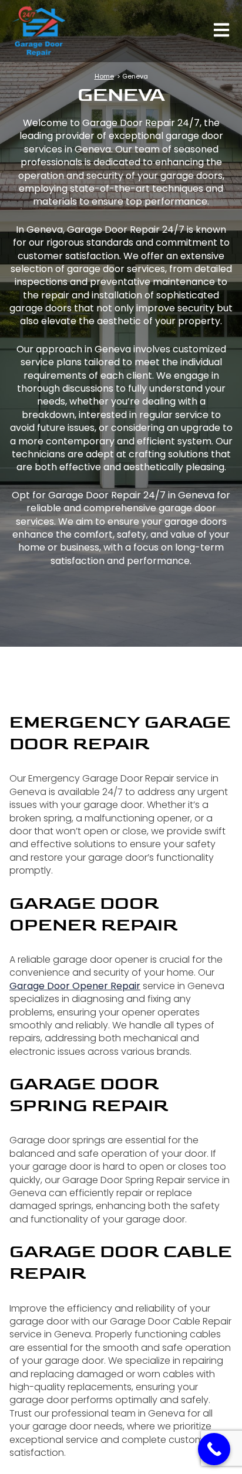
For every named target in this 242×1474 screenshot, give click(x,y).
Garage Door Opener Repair (74, 986)
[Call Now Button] (214, 1449)
